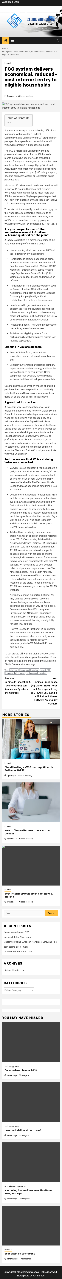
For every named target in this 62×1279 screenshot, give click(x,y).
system (43, 673)
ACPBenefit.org (24, 352)
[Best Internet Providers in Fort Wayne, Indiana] (31, 866)
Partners (8, 1250)
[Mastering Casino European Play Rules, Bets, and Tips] (31, 1162)
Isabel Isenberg (26, 96)
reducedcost (32, 673)
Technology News (12, 1066)
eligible (35, 670)
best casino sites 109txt (16, 946)
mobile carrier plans (41, 523)
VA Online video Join (25, 527)
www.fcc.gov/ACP (14, 223)
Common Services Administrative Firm (33, 393)
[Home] (5, 40)
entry (42, 670)
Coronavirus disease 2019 (16, 932)
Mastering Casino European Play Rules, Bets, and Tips (30, 942)
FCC (48, 670)
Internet (8, 63)
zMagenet (25, 1075)
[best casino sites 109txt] (31, 1225)
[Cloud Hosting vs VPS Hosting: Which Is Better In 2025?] (31, 739)
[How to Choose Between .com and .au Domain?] (31, 802)
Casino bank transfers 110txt (18, 951)
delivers (13, 670)
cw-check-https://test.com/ (17, 937)
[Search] (57, 40)
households (10, 673)
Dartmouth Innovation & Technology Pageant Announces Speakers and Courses (18, 685)
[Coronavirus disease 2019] (31, 1042)
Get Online (29, 213)
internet (21, 673)
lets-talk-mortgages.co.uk (15, 1186)
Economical (24, 670)
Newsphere (23, 1275)
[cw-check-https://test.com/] (31, 1102)
